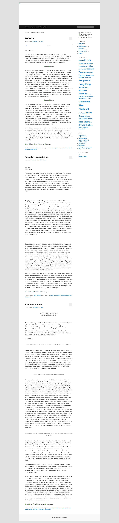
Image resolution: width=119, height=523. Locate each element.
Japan (86, 87)
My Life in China (83, 142)
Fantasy (88, 72)
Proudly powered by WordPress (59, 517)
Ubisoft (30, 509)
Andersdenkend (82, 137)
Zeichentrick (82, 129)
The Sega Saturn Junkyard (85, 147)
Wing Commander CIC (84, 148)
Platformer (82, 113)
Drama (55, 295)
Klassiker (83, 90)
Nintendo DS (88, 98)
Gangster (86, 77)
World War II (69, 148)
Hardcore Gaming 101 (84, 140)
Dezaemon (89, 68)
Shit (91, 122)
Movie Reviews (37, 148)
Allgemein (81, 43)
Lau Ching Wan (87, 96)
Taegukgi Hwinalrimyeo (36, 156)
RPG (89, 116)
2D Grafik (81, 60)
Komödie (83, 93)
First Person (65, 508)
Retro (89, 112)
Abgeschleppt (82, 135)
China (91, 63)
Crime (90, 66)
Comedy (85, 66)
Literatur (81, 48)
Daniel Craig (53, 148)
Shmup (82, 124)
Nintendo (82, 98)
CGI (87, 63)
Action (51, 295)
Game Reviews (37, 508)
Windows (86, 127)
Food (80, 45)
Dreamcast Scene (83, 138)
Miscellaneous (82, 50)
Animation (82, 63)
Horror (81, 87)
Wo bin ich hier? (42, 27)
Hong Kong (85, 84)
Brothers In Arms (33, 304)
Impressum (33, 27)
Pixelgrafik (84, 108)
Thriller (88, 125)
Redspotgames (82, 143)
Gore (90, 77)
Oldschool (84, 101)
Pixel (81, 105)
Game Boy (81, 77)
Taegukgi (63, 295)
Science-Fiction (85, 118)
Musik (80, 53)
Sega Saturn (84, 121)
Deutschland (82, 69)
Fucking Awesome (86, 75)
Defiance (29, 38)
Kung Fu (81, 96)
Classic (81, 66)
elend (42, 41)
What (82, 127)
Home (27, 27)
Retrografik (83, 116)
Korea (58, 295)
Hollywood (63, 148)
